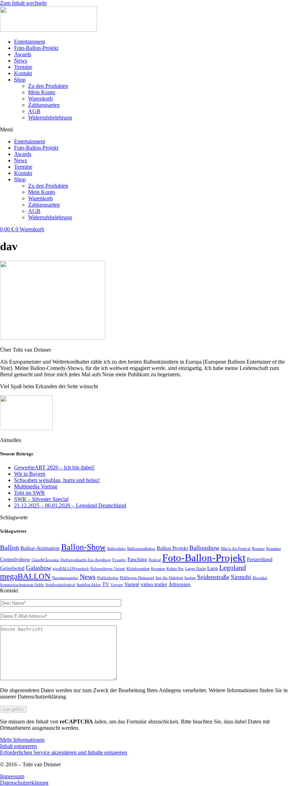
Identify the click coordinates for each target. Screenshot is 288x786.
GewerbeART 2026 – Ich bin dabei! (54, 467)
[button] (144, 129)
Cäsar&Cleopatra (45, 560)
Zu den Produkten (48, 86)
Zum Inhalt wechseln (23, 3)
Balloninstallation (141, 549)
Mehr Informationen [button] (22, 740)
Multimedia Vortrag (35, 486)
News (20, 61)
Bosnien (258, 549)
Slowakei (260, 578)
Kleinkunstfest (138, 569)
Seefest (190, 578)
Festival (155, 560)
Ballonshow (204, 547)
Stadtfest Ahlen (89, 585)
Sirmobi (241, 576)
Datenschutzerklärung (24, 783)
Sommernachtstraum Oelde (22, 585)
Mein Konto (41, 92)
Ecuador (119, 560)
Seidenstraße (213, 576)
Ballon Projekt (172, 548)
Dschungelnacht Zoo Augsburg (85, 560)
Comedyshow (15, 559)
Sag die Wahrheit (169, 578)
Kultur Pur (175, 569)
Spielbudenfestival (60, 585)
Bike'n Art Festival (235, 549)
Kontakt (23, 73)
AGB (34, 111)
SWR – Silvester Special (41, 499)
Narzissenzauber (65, 578)
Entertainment (29, 42)
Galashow (38, 567)
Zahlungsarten (44, 105)
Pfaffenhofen (107, 578)
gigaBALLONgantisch (71, 569)
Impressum (12, 776)
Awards (22, 54)
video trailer (154, 584)
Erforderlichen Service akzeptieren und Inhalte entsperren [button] (63, 752)
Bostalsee (273, 549)
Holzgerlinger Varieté (107, 569)
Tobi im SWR (29, 493)
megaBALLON (25, 576)
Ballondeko (116, 549)
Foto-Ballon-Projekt (36, 48)
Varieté (131, 584)
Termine (23, 67)
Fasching (137, 559)
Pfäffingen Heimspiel (137, 578)
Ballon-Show (83, 547)
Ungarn (117, 585)
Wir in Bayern (29, 474)
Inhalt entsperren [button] (18, 746)
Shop (20, 80)
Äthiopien (179, 584)
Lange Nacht (195, 569)
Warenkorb (40, 99)
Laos (212, 568)
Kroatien (158, 569)
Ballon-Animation (40, 548)
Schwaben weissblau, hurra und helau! (57, 480)
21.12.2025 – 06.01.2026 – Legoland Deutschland (70, 505)
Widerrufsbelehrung (50, 118)
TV (105, 584)
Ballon (9, 547)
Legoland (232, 567)
